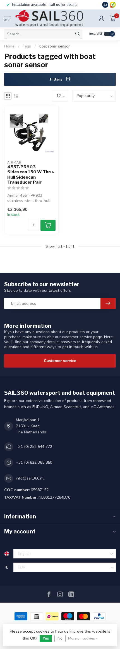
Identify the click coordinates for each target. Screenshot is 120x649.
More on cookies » (82, 638)
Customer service (60, 360)
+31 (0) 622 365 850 (34, 462)
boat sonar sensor (54, 46)
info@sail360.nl (30, 478)
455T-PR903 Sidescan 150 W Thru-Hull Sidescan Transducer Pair (30, 174)
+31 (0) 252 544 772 (34, 446)
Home (9, 46)
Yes (46, 638)
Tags (27, 46)
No (60, 638)
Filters (56, 79)
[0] (113, 18)
